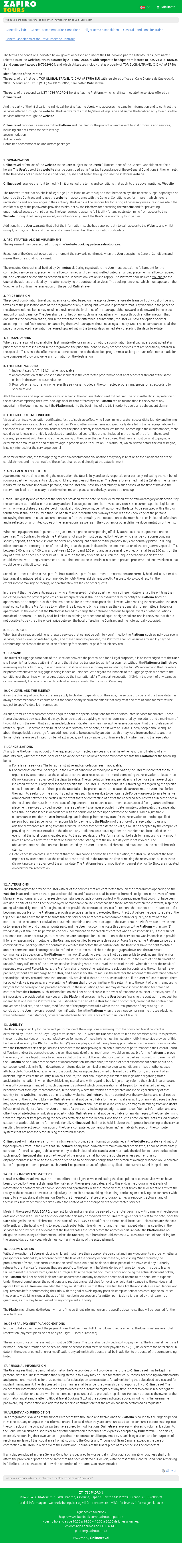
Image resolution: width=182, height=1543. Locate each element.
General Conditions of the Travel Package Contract (40, 39)
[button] (144, 6)
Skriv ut (171, 1470)
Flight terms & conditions (102, 30)
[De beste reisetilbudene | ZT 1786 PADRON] (19, 6)
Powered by (91, 1538)
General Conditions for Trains (143, 30)
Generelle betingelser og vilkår (69, 1503)
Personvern (100, 1503)
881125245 (121, 1497)
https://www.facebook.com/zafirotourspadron (91, 1517)
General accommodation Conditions (55, 30)
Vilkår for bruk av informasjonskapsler (137, 1503)
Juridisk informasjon (32, 1503)
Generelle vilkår (16, 30)
